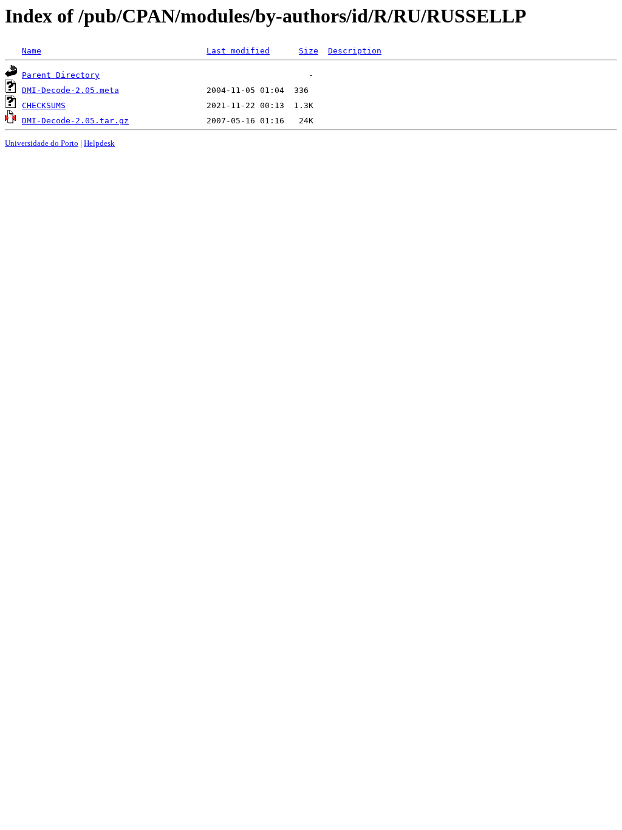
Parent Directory (61, 75)
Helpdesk (99, 143)
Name (31, 50)
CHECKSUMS (44, 105)
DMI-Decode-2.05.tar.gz (75, 120)
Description (354, 50)
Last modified (238, 50)
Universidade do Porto (41, 143)
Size (308, 50)
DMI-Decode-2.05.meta (70, 90)
